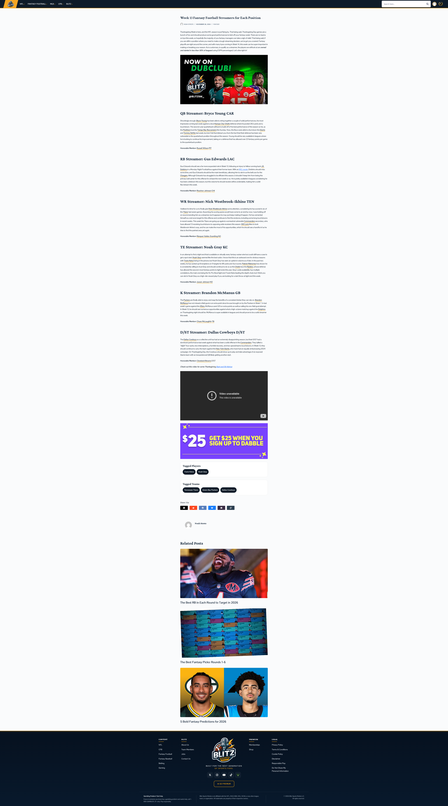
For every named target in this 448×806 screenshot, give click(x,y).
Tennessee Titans (191, 490)
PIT (210, 148)
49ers (202, 306)
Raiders (250, 267)
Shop (251, 749)
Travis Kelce (189, 260)
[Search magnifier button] (427, 4)
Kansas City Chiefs (222, 124)
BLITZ (68, 4)
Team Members (187, 749)
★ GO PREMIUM (224, 784)
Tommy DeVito (190, 133)
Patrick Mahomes (249, 263)
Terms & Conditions (280, 749)
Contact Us (185, 759)
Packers (187, 300)
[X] (210, 775)
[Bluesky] (212, 508)
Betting (161, 763)
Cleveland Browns (204, 361)
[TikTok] (231, 775)
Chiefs (237, 267)
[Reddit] (193, 508)
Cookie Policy (277, 754)
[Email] (221, 508)
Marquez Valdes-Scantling (207, 236)
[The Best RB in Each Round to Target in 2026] (224, 573)
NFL (21, 4)
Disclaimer (276, 759)
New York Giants (222, 349)
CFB (60, 4)
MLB (52, 4)
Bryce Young (201, 120)
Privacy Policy (277, 745)
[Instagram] (217, 775)
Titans (185, 212)
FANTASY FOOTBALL (37, 4)
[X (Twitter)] (184, 508)
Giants (262, 130)
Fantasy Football (165, 754)
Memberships (254, 745)
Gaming (162, 768)
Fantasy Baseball (165, 759)
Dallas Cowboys (190, 339)
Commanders (249, 221)
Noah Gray (196, 257)
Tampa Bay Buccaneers (206, 130)
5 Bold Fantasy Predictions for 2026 (203, 721)
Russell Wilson (202, 148)
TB (213, 321)
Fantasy (216, 24)
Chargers (183, 175)
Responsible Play (278, 763)
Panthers (186, 130)
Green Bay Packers (210, 490)
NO (219, 236)
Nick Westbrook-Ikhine (218, 209)
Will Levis (245, 224)
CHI (213, 190)
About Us (185, 745)
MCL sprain (243, 169)
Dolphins (261, 309)
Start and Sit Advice (224, 367)
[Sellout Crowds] (238, 775)
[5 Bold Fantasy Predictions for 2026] (224, 692)
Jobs (183, 754)
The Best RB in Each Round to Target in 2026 (209, 602)
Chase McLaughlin (204, 321)
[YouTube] (224, 775)
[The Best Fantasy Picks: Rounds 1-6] (224, 633)
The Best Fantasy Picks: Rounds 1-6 (203, 662)
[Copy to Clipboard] (230, 508)
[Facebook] (202, 508)
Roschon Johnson (204, 190)
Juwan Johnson (203, 282)
